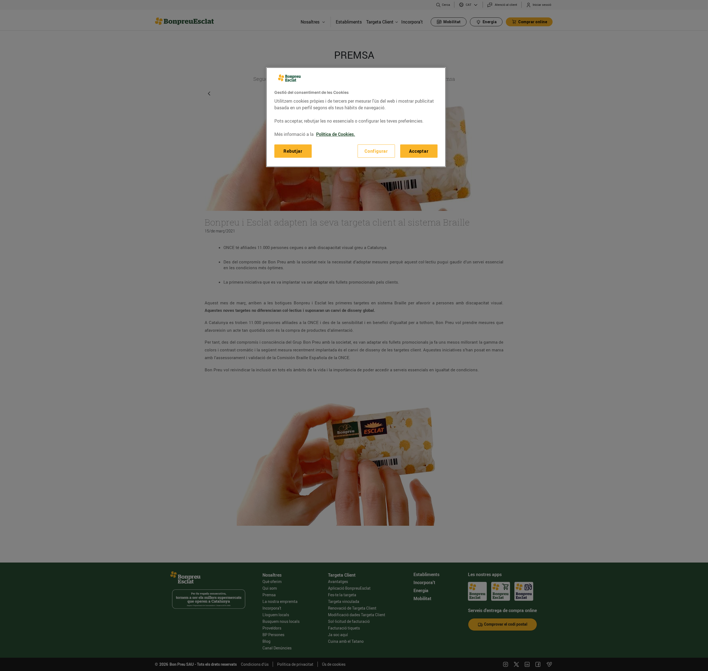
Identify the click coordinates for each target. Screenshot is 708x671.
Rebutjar (292, 151)
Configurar (376, 151)
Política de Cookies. (335, 134)
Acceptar (418, 151)
